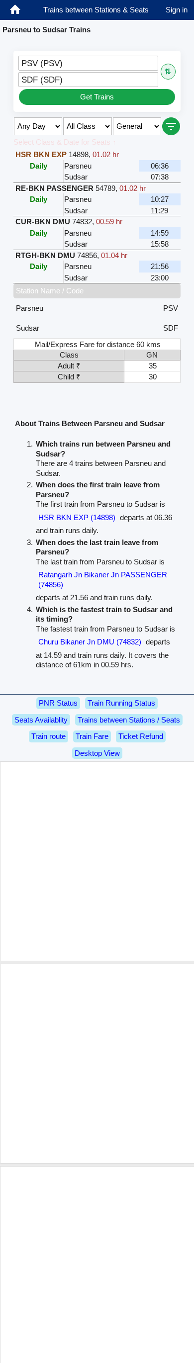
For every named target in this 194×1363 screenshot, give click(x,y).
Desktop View (97, 753)
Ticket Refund (140, 736)
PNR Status (58, 703)
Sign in (177, 9)
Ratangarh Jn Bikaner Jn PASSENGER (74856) (102, 579)
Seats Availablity (41, 720)
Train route (48, 736)
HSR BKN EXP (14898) (76, 517)
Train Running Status (121, 703)
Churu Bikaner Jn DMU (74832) (89, 641)
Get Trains (97, 96)
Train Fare (92, 736)
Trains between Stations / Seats (129, 720)
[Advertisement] (97, 861)
